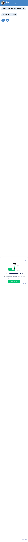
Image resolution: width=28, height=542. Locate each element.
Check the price (14, 281)
